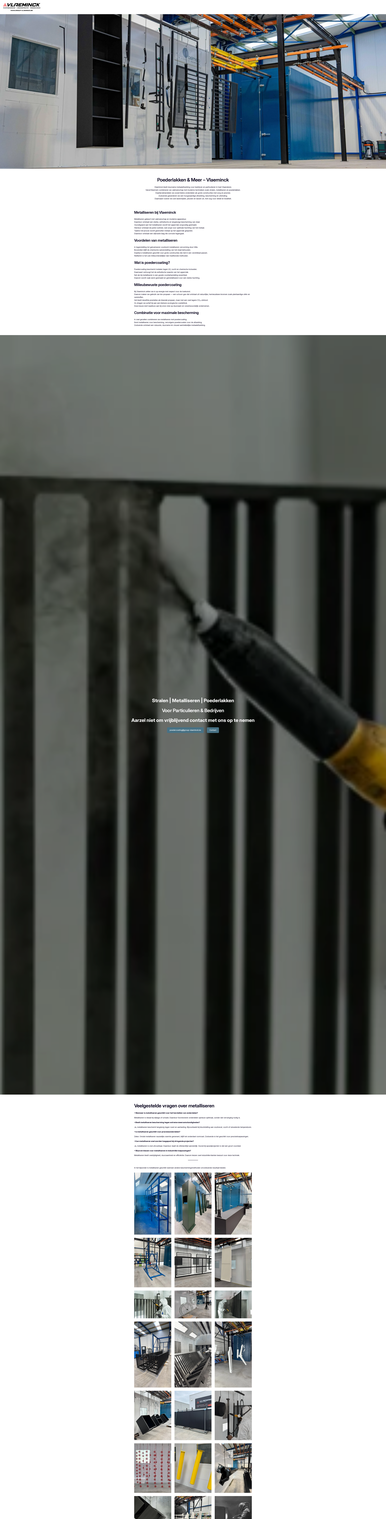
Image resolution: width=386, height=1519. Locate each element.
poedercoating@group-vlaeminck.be (185, 730)
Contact (212, 730)
